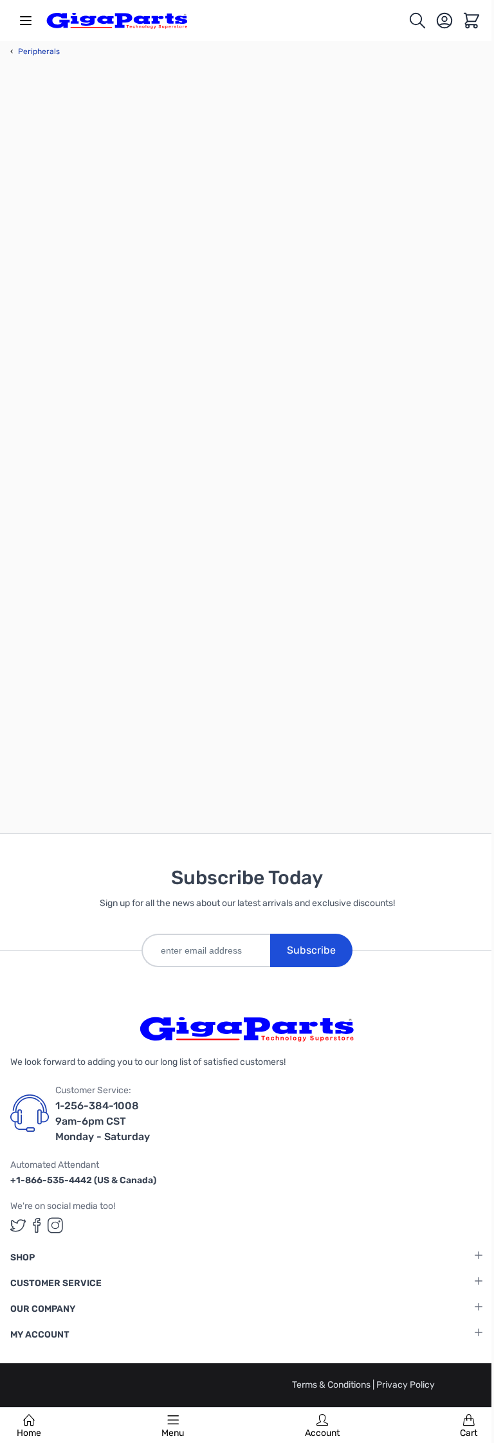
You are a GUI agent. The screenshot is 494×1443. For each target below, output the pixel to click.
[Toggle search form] (417, 20)
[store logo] (117, 20)
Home (29, 1433)
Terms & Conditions (332, 1384)
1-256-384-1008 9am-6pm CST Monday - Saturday (102, 1121)
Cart (468, 1433)
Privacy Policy (405, 1384)
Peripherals (35, 51)
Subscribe (311, 950)
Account (322, 1433)
